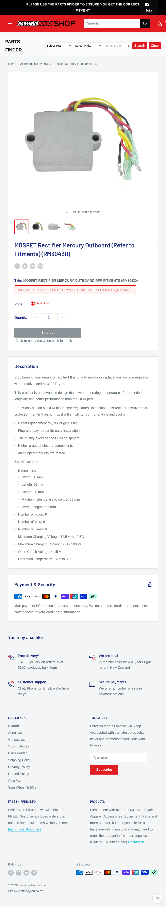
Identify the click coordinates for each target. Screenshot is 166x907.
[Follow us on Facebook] (11, 873)
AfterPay (14, 780)
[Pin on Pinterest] (25, 266)
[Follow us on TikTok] (34, 873)
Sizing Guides (18, 746)
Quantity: (21, 318)
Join (148, 10)
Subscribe (104, 770)
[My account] (160, 23)
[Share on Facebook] (17, 266)
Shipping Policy (19, 760)
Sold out (47, 333)
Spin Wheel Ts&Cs (22, 787)
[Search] (145, 23)
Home (12, 63)
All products (28, 63)
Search (13, 726)
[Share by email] (40, 266)
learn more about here (24, 829)
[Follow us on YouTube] (26, 873)
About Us (15, 733)
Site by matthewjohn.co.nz (25, 891)
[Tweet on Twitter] (32, 266)
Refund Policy (18, 774)
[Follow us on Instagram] (18, 873)
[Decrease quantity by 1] (35, 317)
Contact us (136, 842)
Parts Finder (17, 753)
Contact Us (16, 740)
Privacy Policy (19, 767)
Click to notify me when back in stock (43, 341)
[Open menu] (10, 23)
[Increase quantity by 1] (62, 317)
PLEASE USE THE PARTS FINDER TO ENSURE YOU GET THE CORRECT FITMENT (82, 7)
